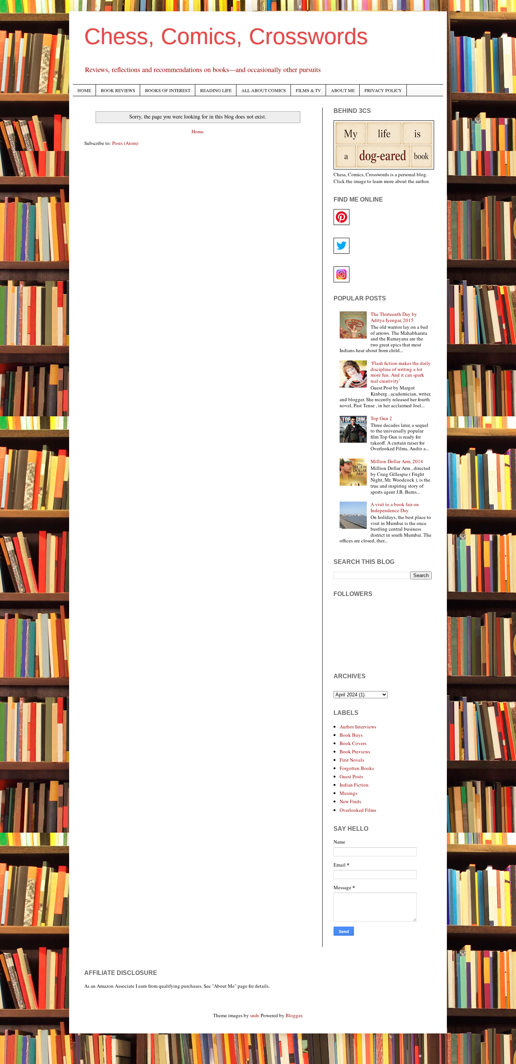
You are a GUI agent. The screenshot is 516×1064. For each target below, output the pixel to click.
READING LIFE (216, 90)
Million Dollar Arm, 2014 (397, 461)
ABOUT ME (343, 90)
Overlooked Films (358, 810)
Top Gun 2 (381, 418)
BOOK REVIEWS (118, 90)
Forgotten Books (357, 768)
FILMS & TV (308, 90)
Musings (348, 793)
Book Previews (355, 751)
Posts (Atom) (125, 143)
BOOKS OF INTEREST (167, 90)
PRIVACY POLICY (383, 90)
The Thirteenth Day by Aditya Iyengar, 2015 (394, 317)
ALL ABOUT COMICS (263, 90)
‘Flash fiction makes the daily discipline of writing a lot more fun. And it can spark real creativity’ (401, 372)
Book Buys (351, 734)
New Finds (350, 801)
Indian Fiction (354, 784)
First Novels (352, 759)
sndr (254, 1015)
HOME (84, 90)
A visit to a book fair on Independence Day (395, 507)
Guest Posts (351, 776)
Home (198, 131)
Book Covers (353, 743)
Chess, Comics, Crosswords (226, 36)
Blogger (294, 1015)
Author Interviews (358, 726)
